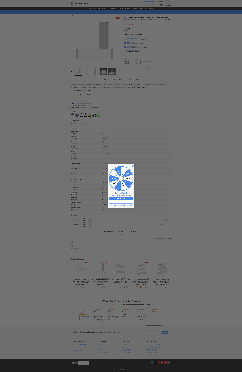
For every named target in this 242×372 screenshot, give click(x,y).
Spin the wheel (121, 198)
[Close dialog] (133, 166)
